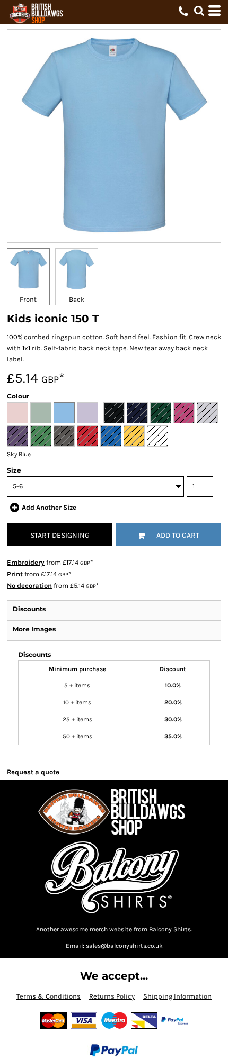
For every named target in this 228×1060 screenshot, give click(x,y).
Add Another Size (49, 507)
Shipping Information (177, 996)
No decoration (29, 586)
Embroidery (26, 562)
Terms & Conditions (48, 996)
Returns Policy (112, 996)
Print (15, 574)
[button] (199, 10)
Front (28, 299)
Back (76, 299)
